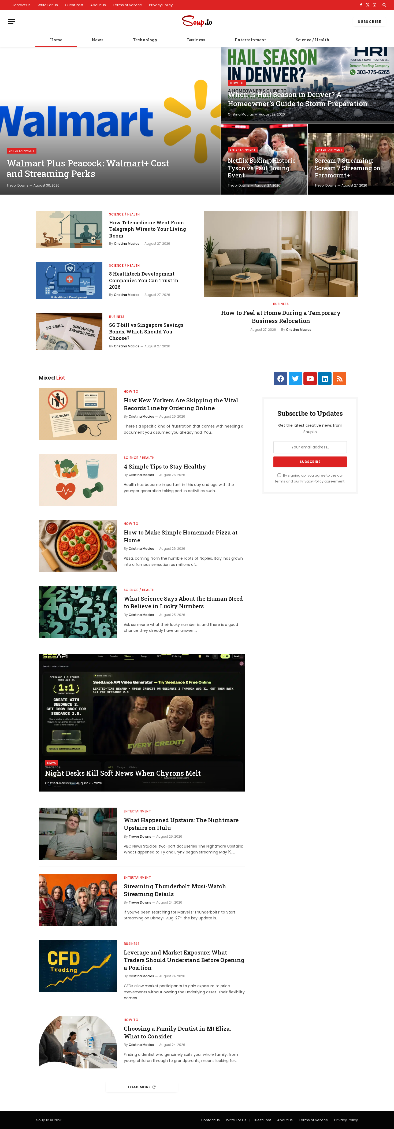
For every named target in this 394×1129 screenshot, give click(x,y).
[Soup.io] (197, 22)
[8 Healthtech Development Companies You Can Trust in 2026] (69, 280)
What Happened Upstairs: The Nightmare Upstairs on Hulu (181, 823)
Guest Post (74, 5)
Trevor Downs (17, 185)
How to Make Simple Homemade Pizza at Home (180, 536)
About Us (98, 5)
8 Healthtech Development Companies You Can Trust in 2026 (144, 280)
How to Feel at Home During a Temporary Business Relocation (281, 317)
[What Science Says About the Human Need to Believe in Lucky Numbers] (78, 612)
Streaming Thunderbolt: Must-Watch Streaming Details (175, 890)
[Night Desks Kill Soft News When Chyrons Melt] (142, 723)
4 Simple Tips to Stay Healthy (165, 466)
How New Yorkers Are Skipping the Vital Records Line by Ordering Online (181, 404)
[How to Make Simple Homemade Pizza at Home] (78, 546)
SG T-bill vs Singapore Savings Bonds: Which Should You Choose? (146, 331)
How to (237, 83)
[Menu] (11, 22)
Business (196, 39)
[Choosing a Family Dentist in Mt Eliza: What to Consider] (78, 1042)
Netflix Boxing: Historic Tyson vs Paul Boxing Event (262, 168)
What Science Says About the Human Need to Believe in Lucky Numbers (183, 602)
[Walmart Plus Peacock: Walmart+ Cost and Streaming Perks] (110, 121)
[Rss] (339, 378)
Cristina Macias (241, 114)
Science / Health (312, 39)
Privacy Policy (161, 5)
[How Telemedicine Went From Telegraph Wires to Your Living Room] (69, 229)
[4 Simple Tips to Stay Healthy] (78, 480)
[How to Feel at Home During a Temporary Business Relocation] (281, 254)
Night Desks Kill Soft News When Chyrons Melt (123, 773)
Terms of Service (127, 5)
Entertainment (250, 39)
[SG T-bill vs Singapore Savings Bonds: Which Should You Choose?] (69, 331)
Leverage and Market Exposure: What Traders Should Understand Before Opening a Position (184, 960)
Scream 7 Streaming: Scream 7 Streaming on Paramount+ (348, 168)
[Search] (383, 5)
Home (56, 39)
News (97, 39)
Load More (139, 1087)
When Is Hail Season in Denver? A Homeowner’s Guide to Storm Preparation (297, 99)
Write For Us (48, 5)
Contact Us (21, 5)
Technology (145, 39)
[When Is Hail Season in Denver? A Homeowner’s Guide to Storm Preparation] (307, 85)
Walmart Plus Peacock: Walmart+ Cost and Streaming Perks (88, 168)
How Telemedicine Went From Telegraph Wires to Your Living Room (147, 229)
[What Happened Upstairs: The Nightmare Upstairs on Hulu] (78, 834)
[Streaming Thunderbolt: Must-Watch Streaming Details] (78, 900)
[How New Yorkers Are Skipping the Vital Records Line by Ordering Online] (78, 414)
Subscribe (369, 21)
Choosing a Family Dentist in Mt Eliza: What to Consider (177, 1032)
